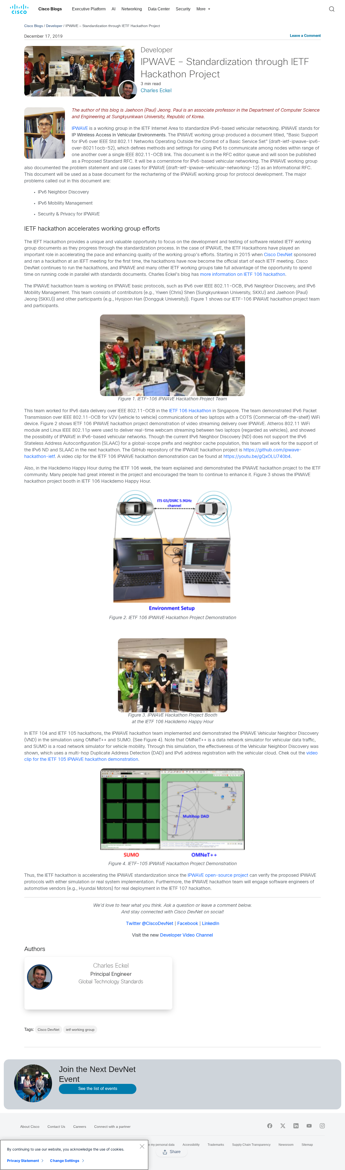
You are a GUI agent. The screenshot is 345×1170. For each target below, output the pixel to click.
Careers (79, 1127)
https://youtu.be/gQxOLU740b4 (257, 457)
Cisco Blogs (50, 9)
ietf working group (80, 1030)
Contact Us (56, 1127)
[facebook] (269, 1125)
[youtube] (309, 1125)
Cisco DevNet (278, 255)
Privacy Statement (23, 1160)
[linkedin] (296, 1125)
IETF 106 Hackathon (190, 411)
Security (183, 9)
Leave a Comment (305, 36)
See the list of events (97, 1089)
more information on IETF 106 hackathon (242, 275)
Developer (54, 26)
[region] (74, 1155)
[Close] (141, 1146)
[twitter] (282, 1125)
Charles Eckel (156, 90)
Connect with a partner (112, 1127)
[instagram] (322, 1125)
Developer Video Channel (186, 935)
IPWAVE (80, 129)
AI (113, 9)
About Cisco (29, 1127)
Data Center (159, 9)
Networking (131, 9)
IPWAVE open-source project (218, 875)
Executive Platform (89, 9)
